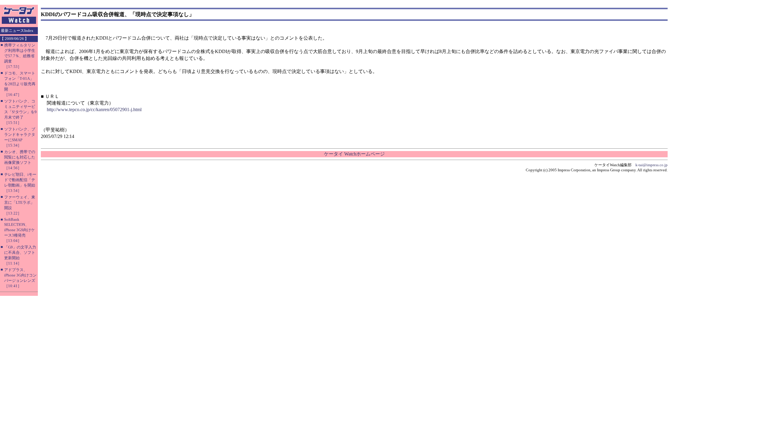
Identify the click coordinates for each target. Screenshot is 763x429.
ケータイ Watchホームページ (354, 153)
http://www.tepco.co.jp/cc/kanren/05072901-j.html (94, 109)
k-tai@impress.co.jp (651, 165)
